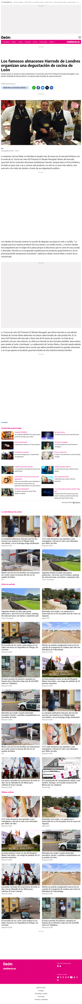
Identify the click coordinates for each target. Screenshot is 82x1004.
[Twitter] (47, 88)
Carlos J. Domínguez (48, 579)
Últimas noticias (8, 792)
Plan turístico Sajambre (18, 2)
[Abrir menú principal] (79, 37)
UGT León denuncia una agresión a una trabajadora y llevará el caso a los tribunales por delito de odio (60, 541)
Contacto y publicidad (41, 999)
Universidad (43, 42)
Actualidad (5, 42)
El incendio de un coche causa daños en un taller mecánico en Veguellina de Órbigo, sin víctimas (20, 647)
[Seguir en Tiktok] (74, 977)
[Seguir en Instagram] (68, 977)
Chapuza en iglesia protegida (59, 2)
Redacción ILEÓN (7, 546)
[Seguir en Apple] (60, 966)
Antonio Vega (46, 787)
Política (13, 42)
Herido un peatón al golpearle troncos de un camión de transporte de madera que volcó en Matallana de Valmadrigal (61, 647)
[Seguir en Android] (58, 966)
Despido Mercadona (71, 2)
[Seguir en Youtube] (71, 977)
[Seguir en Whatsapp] (77, 977)
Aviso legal (41, 996)
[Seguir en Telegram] (65, 977)
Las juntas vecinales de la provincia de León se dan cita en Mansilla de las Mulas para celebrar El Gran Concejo (21, 782)
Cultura (20, 42)
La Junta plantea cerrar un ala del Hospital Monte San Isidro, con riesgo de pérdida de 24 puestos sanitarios (61, 681)
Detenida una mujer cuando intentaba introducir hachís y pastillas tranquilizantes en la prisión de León (21, 715)
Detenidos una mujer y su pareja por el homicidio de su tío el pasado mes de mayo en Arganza (61, 613)
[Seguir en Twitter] (61, 977)
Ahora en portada (8, 584)
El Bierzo (52, 42)
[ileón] (14, 963)
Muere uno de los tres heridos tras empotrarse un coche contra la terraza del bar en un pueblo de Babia (21, 574)
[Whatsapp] (34, 88)
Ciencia (35, 42)
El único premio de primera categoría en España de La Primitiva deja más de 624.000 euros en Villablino (20, 681)
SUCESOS (79, 2)
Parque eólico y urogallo (37, 2)
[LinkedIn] (51, 88)
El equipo (41, 990)
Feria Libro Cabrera (48, 2)
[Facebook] (38, 88)
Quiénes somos (41, 987)
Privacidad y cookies (41, 993)
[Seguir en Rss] (58, 980)
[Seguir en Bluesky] (58, 977)
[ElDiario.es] (73, 42)
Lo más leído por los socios (12, 512)
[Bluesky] (42, 88)
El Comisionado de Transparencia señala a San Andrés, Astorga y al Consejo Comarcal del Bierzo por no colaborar (61, 782)
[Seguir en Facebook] (63, 977)
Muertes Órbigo (28, 2)
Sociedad (28, 42)
